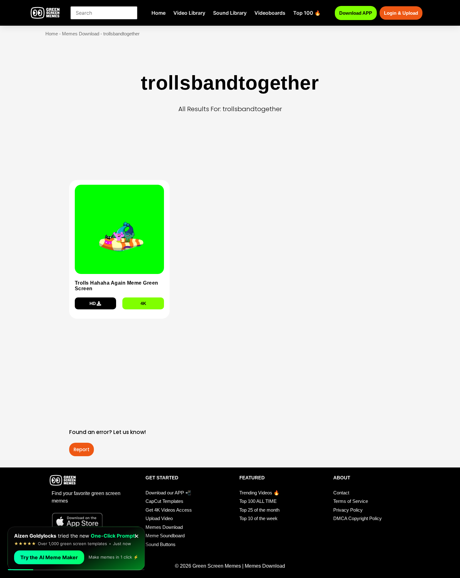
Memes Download (80, 33)
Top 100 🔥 (307, 13)
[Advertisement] (232, 156)
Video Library (189, 13)
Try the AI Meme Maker (49, 557)
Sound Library (230, 13)
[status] (76, 548)
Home (158, 13)
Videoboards (269, 13)
